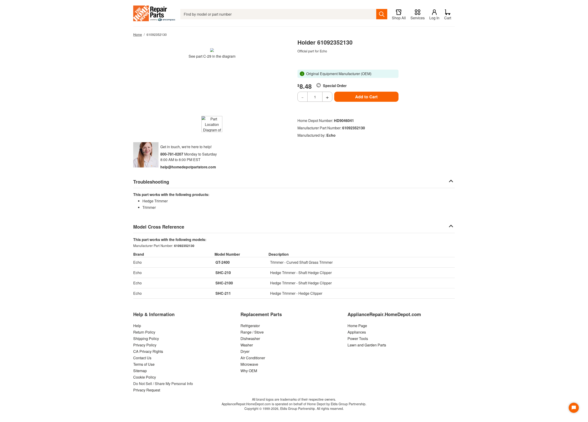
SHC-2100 (224, 283)
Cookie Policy (144, 377)
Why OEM (248, 370)
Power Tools (358, 338)
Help (137, 325)
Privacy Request (146, 390)
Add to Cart (366, 97)
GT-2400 (222, 262)
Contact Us (142, 357)
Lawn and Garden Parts (367, 345)
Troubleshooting (151, 181)
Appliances (357, 332)
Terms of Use (144, 364)
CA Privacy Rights (148, 351)
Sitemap (140, 370)
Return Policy (144, 332)
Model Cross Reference (158, 226)
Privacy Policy (144, 345)
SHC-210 (223, 272)
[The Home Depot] (154, 14)
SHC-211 (223, 293)
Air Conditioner (252, 357)
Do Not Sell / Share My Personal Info (163, 383)
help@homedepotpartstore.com (188, 167)
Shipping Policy (146, 338)
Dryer (244, 351)
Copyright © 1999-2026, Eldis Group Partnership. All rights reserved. (294, 408)
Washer (246, 345)
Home (137, 34)
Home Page (357, 325)
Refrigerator (250, 325)
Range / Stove (252, 332)
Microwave (249, 364)
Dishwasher (250, 338)
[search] (381, 14)
